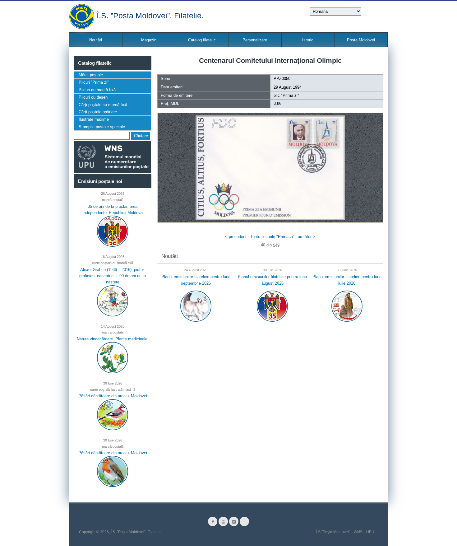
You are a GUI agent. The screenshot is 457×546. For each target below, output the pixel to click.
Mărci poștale (91, 74)
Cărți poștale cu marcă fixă (103, 104)
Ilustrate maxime (94, 119)
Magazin (148, 40)
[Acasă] (81, 16)
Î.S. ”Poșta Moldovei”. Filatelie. (150, 15)
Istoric (307, 40)
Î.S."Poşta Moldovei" (333, 532)
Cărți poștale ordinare (98, 112)
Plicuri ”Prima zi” (93, 82)
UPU (370, 532)
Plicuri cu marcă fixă (97, 89)
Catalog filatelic (202, 40)
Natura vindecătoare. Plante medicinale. (113, 339)
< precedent (236, 236)
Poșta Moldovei (361, 40)
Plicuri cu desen (93, 97)
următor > (306, 236)
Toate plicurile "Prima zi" (272, 236)
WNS (358, 532)
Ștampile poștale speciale (102, 126)
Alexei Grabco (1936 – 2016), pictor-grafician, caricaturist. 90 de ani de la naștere (112, 275)
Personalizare (254, 40)
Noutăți (95, 40)
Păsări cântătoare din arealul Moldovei (112, 396)
